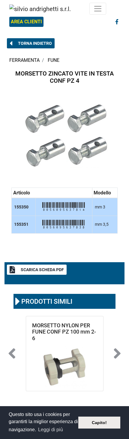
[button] (31, 43)
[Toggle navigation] (97, 9)
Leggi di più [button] (50, 429)
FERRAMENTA (24, 60)
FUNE (53, 60)
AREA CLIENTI (26, 21)
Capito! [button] (99, 422)
